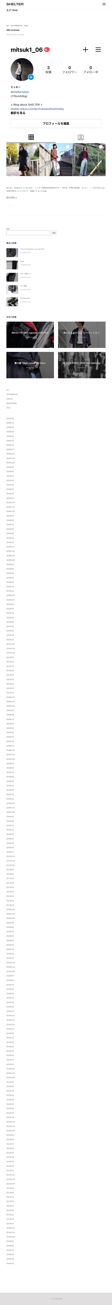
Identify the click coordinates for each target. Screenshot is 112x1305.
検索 (8, 229)
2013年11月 (10, 1073)
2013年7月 (10, 1091)
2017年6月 (10, 883)
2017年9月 (10, 870)
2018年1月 (10, 852)
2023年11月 (10, 556)
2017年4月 (10, 892)
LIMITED (9, 399)
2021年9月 (10, 657)
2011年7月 (10, 1197)
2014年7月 (10, 1038)
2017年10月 (10, 865)
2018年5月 (10, 834)
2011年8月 (10, 1192)
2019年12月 (10, 750)
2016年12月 (10, 909)
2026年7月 (10, 423)
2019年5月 (10, 781)
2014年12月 (10, 1015)
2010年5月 (10, 1259)
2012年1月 (10, 1170)
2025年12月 (10, 454)
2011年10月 (10, 1184)
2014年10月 (10, 1024)
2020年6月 (10, 724)
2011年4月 (10, 1210)
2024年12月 (10, 502)
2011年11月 (10, 1179)
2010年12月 (10, 1228)
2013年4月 (10, 1104)
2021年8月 (10, 662)
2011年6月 (10, 1201)
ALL (7, 25)
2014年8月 (10, 1033)
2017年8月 (10, 874)
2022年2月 (10, 635)
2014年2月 (10, 1060)
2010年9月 (10, 1241)
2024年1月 (10, 547)
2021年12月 (10, 644)
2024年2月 (10, 542)
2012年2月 (10, 1166)
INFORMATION (16, 25)
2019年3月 (10, 790)
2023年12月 (10, 551)
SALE (26, 25)
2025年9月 (10, 467)
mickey (21, 34)
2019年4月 (10, 786)
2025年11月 (10, 458)
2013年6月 (10, 1095)
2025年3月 (10, 489)
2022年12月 (10, 595)
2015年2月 (10, 1007)
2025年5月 (10, 480)
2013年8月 (10, 1086)
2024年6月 (10, 529)
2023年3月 (10, 582)
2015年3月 (10, 1002)
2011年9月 (10, 1188)
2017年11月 (10, 861)
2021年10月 (10, 653)
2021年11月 (10, 648)
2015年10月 (10, 971)
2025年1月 (10, 498)
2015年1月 (10, 1011)
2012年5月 (10, 1153)
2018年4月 (10, 839)
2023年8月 (10, 564)
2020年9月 (10, 710)
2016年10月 (10, 918)
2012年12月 (10, 1122)
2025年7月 (10, 476)
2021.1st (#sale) (12, 30)
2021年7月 (10, 666)
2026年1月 (10, 449)
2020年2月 (10, 741)
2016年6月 (10, 936)
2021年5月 (10, 675)
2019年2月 (10, 794)
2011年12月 (10, 1175)
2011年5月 (10, 1206)
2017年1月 (10, 905)
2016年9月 (10, 923)
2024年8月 (10, 520)
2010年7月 (10, 1250)
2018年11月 (10, 808)
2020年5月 (10, 728)
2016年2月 (10, 954)
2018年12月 (10, 803)
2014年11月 (10, 1020)
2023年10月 (10, 560)
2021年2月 (10, 688)
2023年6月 (10, 569)
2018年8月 (10, 821)
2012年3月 (10, 1161)
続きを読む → (11, 197)
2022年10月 (10, 600)
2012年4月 (10, 1157)
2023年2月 (10, 586)
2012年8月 (10, 1139)
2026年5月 (10, 432)
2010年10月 (10, 1237)
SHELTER (58, 1299)
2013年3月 (10, 1108)
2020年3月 (10, 737)
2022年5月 (10, 622)
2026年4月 (10, 436)
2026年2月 (10, 445)
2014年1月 (10, 1064)
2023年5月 (10, 573)
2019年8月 (10, 768)
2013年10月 (10, 1077)
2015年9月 (10, 976)
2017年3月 (10, 896)
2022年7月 (10, 613)
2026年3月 (10, 440)
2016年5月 (10, 940)
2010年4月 (10, 1263)
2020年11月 (10, 701)
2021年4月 (10, 679)
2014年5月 (10, 1047)
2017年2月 (10, 901)
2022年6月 (10, 617)
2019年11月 (10, 754)
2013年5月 (10, 1100)
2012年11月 (10, 1126)
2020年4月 (10, 732)
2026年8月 (10, 418)
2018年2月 (10, 847)
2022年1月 (10, 640)
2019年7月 (10, 772)
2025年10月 (10, 463)
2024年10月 (10, 511)
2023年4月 (10, 578)
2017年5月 (10, 887)
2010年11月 (10, 1232)
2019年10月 (10, 759)
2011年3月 (10, 1215)
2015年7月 (10, 985)
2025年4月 (10, 485)
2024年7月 (10, 525)
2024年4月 (10, 538)
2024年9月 (10, 516)
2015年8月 (10, 980)
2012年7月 (10, 1144)
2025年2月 (10, 493)
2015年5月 (10, 993)
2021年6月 (10, 670)
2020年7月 (10, 719)
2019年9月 (10, 763)
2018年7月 (10, 825)
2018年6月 (10, 830)
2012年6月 (10, 1148)
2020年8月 (10, 715)
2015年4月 (10, 998)
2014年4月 (10, 1051)
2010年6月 (10, 1254)
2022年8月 (10, 609)
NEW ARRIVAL (11, 403)
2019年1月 (10, 799)
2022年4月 (10, 626)
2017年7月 (10, 878)
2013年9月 (10, 1082)
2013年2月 (10, 1113)
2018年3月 (10, 843)
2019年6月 (10, 777)
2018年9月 (10, 816)
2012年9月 (10, 1135)
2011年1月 (10, 1223)
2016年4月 (10, 945)
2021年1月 (10, 693)
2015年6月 (10, 989)
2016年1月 (10, 958)
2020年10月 (10, 706)
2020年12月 (10, 697)
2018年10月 (10, 812)
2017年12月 (10, 856)
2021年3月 (10, 684)
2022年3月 (10, 631)
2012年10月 (10, 1131)
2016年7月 (10, 931)
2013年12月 (10, 1069)
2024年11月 (10, 507)
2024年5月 (10, 533)
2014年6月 (10, 1042)
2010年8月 (10, 1246)
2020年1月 (10, 746)
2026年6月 (10, 427)
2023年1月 (10, 591)
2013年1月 (10, 1117)
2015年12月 (10, 962)
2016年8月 (10, 927)
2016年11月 (10, 914)
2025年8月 (10, 471)
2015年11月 (10, 967)
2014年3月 (10, 1055)
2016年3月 (10, 949)
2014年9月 (10, 1029)
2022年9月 (10, 604)
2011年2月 (10, 1219)
